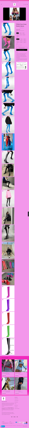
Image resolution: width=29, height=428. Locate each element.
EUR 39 (21, 40)
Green (24, 34)
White (17, 36)
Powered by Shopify (10, 425)
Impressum (26, 425)
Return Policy (16, 405)
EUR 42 (21, 42)
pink (21, 34)
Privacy (15, 403)
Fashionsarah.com (7, 425)
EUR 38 (18, 40)
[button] (1, 4)
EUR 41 (18, 42)
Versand (17, 30)
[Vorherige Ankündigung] (1, 2)
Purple (18, 34)
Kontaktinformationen (25, 426)
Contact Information (17, 408)
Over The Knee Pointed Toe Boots (5, 373)
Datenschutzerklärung (19, 425)
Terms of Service (16, 400)
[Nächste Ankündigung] (27, 2)
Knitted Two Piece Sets (17, 373)
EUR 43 (25, 42)
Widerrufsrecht (14, 425)
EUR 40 (25, 40)
